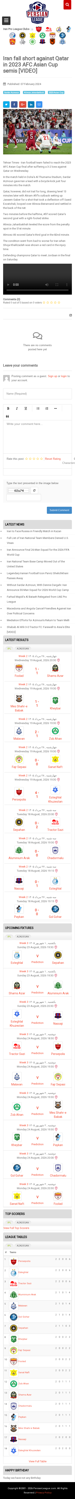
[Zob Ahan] (42, 35)
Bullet (55, 408)
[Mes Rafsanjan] (52, 41)
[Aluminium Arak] (62, 41)
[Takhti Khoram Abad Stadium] (56, 1129)
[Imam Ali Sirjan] (58, 688)
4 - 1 (37, 795)
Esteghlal (55, 888)
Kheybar (55, 708)
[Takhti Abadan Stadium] (56, 1188)
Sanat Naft (55, 767)
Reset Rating (53, 458)
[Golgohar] (62, 35)
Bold (8, 408)
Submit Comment (59, 510)
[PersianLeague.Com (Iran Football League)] (38, 11)
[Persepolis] (39, 29)
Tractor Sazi (55, 829)
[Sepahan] (22, 35)
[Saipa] (22, 41)
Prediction (37, 962)
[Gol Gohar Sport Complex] (56, 1157)
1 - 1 (37, 671)
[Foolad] (52, 35)
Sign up (52, 376)
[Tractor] (49, 29)
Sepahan (19, 829)
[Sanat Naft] (32, 35)
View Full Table (37, 1461)
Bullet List (38, 408)
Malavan (19, 738)
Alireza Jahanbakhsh (34, 92)
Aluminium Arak (19, 858)
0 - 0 (37, 762)
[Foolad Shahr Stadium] (56, 1097)
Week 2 (23, 656)
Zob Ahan (55, 738)
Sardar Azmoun (11, 92)
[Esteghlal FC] (12, 35)
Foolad (19, 675)
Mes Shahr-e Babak (29, 1428)
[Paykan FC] (69, 29)
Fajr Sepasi (19, 767)
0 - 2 (37, 825)
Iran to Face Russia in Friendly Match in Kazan (34, 531)
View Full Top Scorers (16, 1228)
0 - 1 (37, 884)
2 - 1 (37, 734)
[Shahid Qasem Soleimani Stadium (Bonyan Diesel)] (56, 1038)
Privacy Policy (43, 1492)
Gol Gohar (55, 916)
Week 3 (23, 943)
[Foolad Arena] (58, 660)
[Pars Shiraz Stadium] (58, 751)
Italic (17, 408)
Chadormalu (55, 858)
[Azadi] (58, 779)
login (64, 376)
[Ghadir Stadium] (56, 1006)
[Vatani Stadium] (56, 870)
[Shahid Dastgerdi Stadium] (56, 901)
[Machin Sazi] (32, 41)
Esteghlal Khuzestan (29, 1450)
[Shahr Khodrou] (12, 41)
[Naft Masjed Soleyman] (59, 29)
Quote (7, 416)
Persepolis (19, 799)
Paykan (19, 916)
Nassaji (19, 888)
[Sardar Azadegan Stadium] (56, 975)
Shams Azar (55, 675)
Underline (25, 408)
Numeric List (46, 408)
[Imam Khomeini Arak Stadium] (56, 842)
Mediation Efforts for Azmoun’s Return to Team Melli (38, 620)
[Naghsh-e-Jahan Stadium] (56, 814)
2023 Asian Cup (56, 92)
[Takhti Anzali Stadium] (58, 723)
